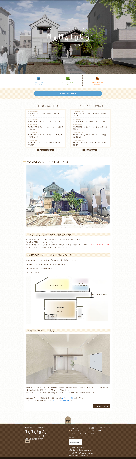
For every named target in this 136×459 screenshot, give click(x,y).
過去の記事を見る (90, 150)
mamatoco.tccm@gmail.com (81, 455)
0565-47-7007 (77, 452)
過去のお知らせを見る (45, 150)
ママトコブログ (75, 430)
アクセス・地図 (89, 433)
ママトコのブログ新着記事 (90, 106)
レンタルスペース (101, 406)
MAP (27, 441)
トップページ (74, 428)
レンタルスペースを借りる (68, 93)
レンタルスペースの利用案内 (61, 400)
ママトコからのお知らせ (45, 106)
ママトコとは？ (89, 430)
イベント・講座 (67, 398)
